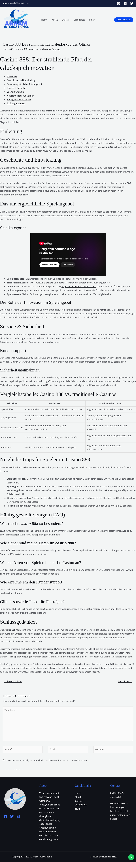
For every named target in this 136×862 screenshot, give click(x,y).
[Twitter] (131, 3)
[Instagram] (118, 3)
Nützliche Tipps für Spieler (20, 95)
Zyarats (65, 19)
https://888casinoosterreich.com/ (78, 286)
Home (44, 19)
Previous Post (13, 681)
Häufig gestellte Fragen (19, 99)
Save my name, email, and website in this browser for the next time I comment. (47, 760)
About (55, 19)
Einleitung (12, 76)
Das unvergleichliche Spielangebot (24, 84)
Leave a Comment (12, 49)
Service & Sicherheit (17, 87)
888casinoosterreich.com (37, 49)
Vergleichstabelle (15, 91)
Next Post (125, 681)
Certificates (79, 19)
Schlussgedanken (16, 103)
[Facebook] (125, 3)
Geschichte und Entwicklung (21, 80)
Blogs (92, 19)
